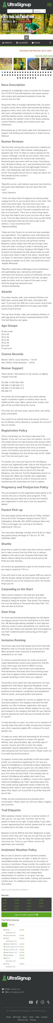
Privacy (33, 1020)
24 (10, 75)
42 (20, 77)
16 (40, 72)
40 (50, 75)
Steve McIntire (11, 935)
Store (31, 1017)
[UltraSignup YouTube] (31, 1002)
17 (43, 72)
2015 (29, 906)
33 (32, 75)
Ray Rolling (9, 955)
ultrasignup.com (17, 992)
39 (48, 75)
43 (22, 77)
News (25, 1017)
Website (8, 43)
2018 (41, 903)
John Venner (10, 949)
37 (43, 75)
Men (4, 925)
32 (30, 75)
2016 (17, 906)
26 (15, 75)
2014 (41, 906)
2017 (4, 906)
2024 (17, 900)
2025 (4, 900)
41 (17, 77)
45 (27, 77)
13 (32, 72)
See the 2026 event (44, 56)
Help (37, 1017)
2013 (4, 909)
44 (25, 77)
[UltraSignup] (16, 4)
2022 (41, 900)
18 (45, 72)
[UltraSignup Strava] (48, 1002)
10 (25, 72)
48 (35, 77)
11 (27, 72)
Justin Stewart (11, 947)
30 (25, 75)
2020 (17, 903)
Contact (44, 1017)
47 (32, 77)
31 (27, 75)
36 (40, 75)
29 (22, 75)
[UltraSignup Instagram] (42, 1002)
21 (2, 75)
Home (8, 1017)
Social (37, 43)
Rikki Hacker (10, 952)
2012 (17, 909)
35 (38, 75)
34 (35, 75)
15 (38, 72)
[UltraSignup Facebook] (37, 1002)
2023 (29, 900)
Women (12, 925)
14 (35, 72)
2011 (29, 909)
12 (30, 72)
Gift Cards (17, 1017)
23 (7, 75)
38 (45, 75)
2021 (4, 903)
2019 (29, 903)
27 (17, 75)
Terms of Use (23, 1020)
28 (20, 75)
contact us (15, 989)
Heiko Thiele (10, 944)
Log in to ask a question (25, 914)
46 (30, 77)
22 (5, 75)
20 (50, 72)
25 (12, 75)
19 (48, 72)
